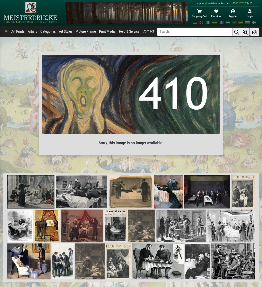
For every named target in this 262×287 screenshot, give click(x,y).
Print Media (107, 31)
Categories (48, 31)
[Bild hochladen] (254, 32)
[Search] (236, 32)
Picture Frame (86, 31)
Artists (32, 31)
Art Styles (65, 31)
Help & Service (129, 31)
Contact (148, 31)
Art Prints (18, 31)
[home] (6, 31)
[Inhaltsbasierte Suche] (245, 32)
